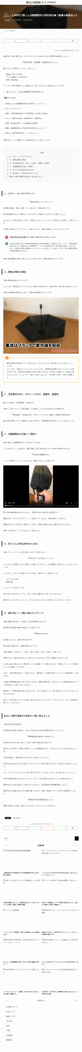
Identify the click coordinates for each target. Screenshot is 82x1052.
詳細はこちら (34, 133)
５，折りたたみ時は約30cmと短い (22, 170)
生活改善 (8, 20)
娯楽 (7, 1026)
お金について (11, 1011)
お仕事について (11, 1007)
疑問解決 (9, 1040)
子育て (8, 1030)
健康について (11, 1016)
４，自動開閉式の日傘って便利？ (22, 166)
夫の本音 (9, 1021)
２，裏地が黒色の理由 (18, 160)
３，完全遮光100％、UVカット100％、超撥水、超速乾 (29, 163)
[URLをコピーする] (73, 41)
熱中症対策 (17, 818)
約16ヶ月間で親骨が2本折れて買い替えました (26, 176)
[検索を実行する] (77, 838)
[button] (9, 41)
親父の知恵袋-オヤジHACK (41, 2)
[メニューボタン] (2, 2)
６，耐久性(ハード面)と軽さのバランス (24, 173)
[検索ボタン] (79, 2)
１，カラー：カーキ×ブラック (20, 156)
